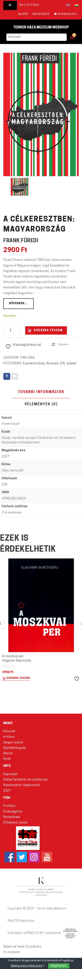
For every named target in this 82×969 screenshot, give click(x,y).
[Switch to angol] (68, 5)
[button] (75, 35)
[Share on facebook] (6, 376)
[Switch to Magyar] (75, 5)
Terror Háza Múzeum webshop (41, 27)
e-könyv (9, 737)
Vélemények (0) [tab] (41, 404)
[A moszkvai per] (41, 605)
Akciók (8, 753)
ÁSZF (7, 791)
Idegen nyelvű (13, 742)
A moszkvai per (16, 658)
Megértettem (59, 966)
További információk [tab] (41, 392)
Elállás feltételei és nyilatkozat (25, 779)
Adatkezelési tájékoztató (21, 785)
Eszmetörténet (34, 363)
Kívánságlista (12, 811)
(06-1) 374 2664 (29, 5)
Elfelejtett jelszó (15, 822)
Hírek (7, 759)
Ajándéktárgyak (14, 748)
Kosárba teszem (48, 330)
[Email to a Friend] (14, 376)
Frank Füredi (20, 241)
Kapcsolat (10, 774)
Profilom (9, 806)
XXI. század (68, 363)
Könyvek (53, 363)
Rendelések (11, 817)
